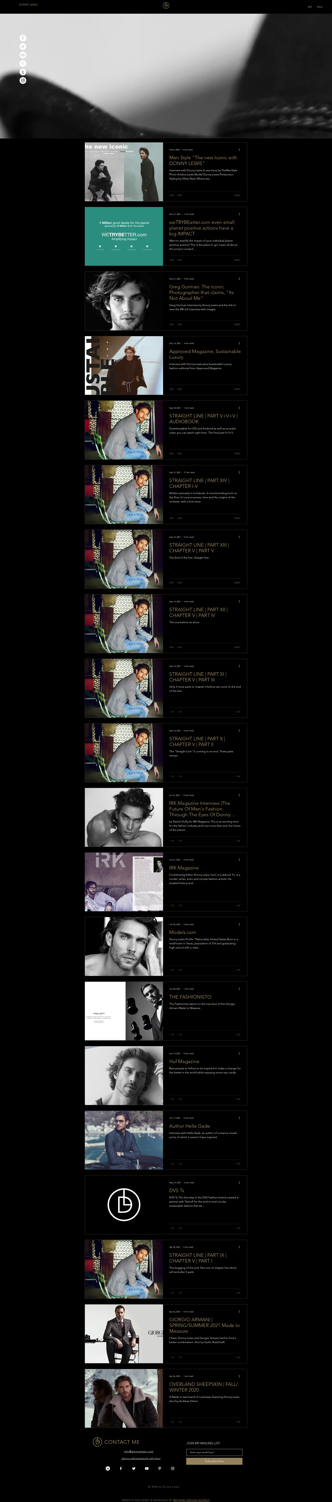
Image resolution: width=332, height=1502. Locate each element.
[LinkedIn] (108, 1468)
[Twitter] (23, 46)
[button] (310, 6)
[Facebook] (23, 38)
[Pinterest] (23, 63)
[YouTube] (23, 55)
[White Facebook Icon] (121, 1468)
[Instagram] (23, 80)
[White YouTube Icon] (147, 1468)
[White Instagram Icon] (172, 1468)
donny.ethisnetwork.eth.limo (141, 1458)
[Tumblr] (23, 72)
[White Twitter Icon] (134, 1468)
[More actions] (240, 149)
